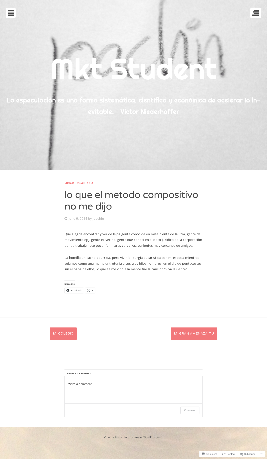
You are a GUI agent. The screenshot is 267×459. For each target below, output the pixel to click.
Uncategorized (78, 183)
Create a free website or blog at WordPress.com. (133, 437)
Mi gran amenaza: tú (194, 333)
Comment (190, 410)
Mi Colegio (63, 333)
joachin (98, 218)
